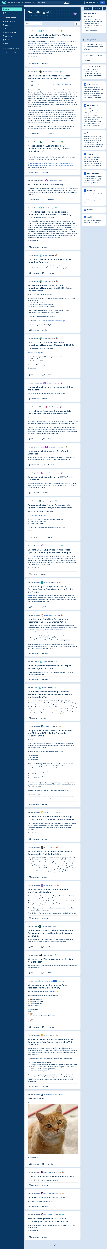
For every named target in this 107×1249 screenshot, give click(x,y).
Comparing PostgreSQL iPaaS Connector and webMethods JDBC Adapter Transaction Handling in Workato (50, 733)
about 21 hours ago (54, 142)
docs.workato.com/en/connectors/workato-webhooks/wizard (47, 43)
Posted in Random (33, 661)
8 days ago (52, 847)
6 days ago (61, 447)
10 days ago (51, 1035)
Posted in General (33, 31)
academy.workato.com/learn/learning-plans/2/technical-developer (51, 163)
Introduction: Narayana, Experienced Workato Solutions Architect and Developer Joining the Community (50, 933)
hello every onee (36, 1098)
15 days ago (53, 1195)
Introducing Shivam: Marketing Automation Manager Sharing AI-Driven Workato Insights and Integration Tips (50, 694)
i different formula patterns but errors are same (51, 1126)
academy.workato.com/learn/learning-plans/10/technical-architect (51, 165)
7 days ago (56, 615)
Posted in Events (33, 501)
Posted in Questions (34, 473)
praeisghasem (34, 556)
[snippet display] (77, 24)
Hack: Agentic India (39, 515)
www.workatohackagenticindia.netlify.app (52, 321)
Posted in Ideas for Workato (36, 180)
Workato (30, 515)
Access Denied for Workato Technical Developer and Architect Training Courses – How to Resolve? (49, 148)
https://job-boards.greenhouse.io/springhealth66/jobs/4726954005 (49, 85)
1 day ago (60, 180)
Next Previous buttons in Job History (45, 184)
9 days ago (53, 926)
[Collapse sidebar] (23, 8)
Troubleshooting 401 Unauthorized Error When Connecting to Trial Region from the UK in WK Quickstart (50, 1042)
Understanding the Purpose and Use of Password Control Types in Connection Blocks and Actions (50, 589)
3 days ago (56, 383)
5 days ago (55, 407)
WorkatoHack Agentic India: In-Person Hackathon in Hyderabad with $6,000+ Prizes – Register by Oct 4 (51, 288)
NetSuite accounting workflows (58, 908)
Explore (98, 8)
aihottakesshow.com (52, 1234)
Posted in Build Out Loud (35, 383)
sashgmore (52, 991)
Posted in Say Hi (32, 687)
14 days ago (56, 1094)
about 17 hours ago (53, 31)
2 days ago (51, 255)
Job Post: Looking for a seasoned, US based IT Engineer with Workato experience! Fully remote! (50, 78)
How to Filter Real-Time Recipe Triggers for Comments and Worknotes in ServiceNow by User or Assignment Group (49, 214)
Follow (87, 8)
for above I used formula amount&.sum (46, 1148)
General (48, 237)
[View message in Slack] (61, 31)
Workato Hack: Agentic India (37, 353)
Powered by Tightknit (11, 52)
